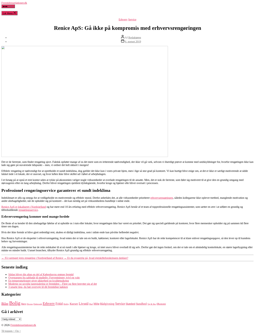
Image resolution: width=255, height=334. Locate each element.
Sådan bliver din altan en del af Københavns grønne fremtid (41, 274)
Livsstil (83, 303)
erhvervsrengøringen (161, 197)
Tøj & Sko (151, 304)
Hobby (66, 304)
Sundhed (141, 303)
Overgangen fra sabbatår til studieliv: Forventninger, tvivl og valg (44, 277)
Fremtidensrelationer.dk (14, 2)
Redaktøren (134, 37)
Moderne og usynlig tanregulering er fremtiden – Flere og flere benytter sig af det (52, 283)
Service (132, 19)
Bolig (14, 303)
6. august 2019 (133, 41)
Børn (23, 304)
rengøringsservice (28, 209)
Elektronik (37, 304)
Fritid (59, 303)
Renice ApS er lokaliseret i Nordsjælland (23, 206)
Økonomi (161, 304)
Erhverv (123, 19)
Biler (4, 303)
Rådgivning (107, 303)
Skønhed (130, 303)
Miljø (96, 303)
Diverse (30, 304)
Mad (91, 304)
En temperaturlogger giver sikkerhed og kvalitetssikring (38, 280)
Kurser (74, 303)
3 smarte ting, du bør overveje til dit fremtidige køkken (38, 286)
